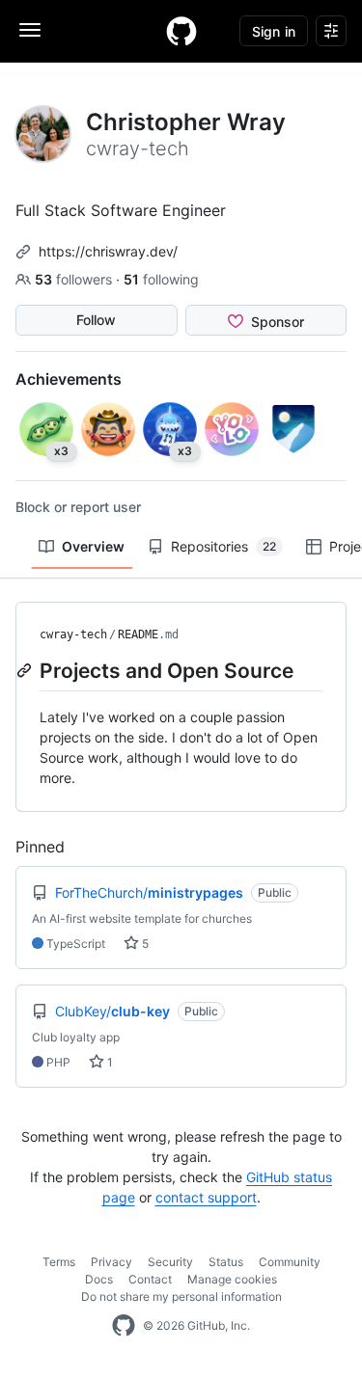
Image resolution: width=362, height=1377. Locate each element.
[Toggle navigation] (29, 29)
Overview (93, 546)
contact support (206, 1197)
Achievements (68, 379)
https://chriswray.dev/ (108, 251)
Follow (96, 319)
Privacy (111, 1262)
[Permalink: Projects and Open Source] (26, 670)
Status (226, 1262)
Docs (99, 1279)
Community (289, 1262)
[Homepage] (181, 30)
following (161, 279)
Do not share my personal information (181, 1296)
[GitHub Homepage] (123, 1325)
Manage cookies (232, 1279)
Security (170, 1262)
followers (75, 279)
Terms (58, 1262)
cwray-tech (73, 634)
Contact (150, 1279)
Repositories (223, 546)
